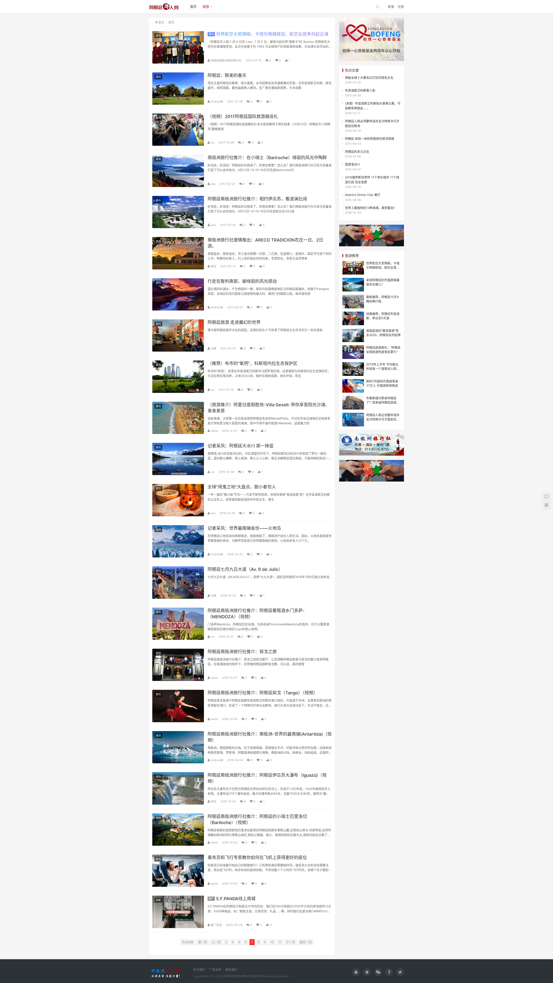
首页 (193, 7)
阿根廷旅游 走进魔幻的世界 (234, 322)
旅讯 (171, 22)
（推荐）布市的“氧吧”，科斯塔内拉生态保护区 (252, 363)
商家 (158, 900)
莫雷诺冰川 (352, 164)
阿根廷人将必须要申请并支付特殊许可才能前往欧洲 (372, 123)
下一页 (290, 942)
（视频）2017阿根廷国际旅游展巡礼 (243, 116)
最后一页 (306, 942)
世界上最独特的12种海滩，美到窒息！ (371, 208)
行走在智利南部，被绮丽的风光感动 (242, 281)
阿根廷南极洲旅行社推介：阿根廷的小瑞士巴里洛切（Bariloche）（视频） (257, 819)
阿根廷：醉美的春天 (227, 75)
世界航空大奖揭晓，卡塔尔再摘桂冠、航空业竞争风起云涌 (268, 34)
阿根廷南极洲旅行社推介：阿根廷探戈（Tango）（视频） (263, 692)
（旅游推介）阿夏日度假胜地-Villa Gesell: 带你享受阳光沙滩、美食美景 (269, 407)
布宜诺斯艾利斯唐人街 (360, 90)
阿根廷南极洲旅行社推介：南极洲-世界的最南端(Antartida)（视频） (270, 737)
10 (272, 942)
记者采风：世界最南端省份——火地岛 (244, 528)
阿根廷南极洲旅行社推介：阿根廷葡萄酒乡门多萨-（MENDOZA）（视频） (256, 613)
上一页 (216, 942)
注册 (400, 7)
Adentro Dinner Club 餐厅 (362, 195)
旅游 (206, 7)
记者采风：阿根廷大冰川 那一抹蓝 (240, 445)
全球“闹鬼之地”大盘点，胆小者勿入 (242, 487)
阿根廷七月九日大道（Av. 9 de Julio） (245, 569)
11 (279, 942)
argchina (283, 976)
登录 (391, 7)
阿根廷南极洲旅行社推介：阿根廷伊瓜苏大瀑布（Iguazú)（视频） (267, 778)
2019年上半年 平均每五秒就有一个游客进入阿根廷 (382, 368)
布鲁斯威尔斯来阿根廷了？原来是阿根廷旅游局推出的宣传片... (382, 402)
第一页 (202, 942)
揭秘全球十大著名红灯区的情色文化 (369, 77)
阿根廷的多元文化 (357, 151)
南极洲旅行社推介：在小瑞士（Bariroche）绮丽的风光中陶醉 (267, 157)
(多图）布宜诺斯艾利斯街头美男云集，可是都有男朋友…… (372, 105)
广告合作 (215, 969)
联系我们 (232, 969)
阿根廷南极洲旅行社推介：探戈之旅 (242, 651)
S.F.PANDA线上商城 (232, 898)
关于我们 (199, 969)
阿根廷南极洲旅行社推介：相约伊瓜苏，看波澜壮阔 (257, 199)
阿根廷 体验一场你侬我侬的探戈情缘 (369, 138)
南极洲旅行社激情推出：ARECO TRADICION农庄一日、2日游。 (265, 243)
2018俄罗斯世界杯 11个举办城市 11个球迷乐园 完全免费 (372, 179)
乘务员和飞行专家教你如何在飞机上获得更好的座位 (257, 857)
